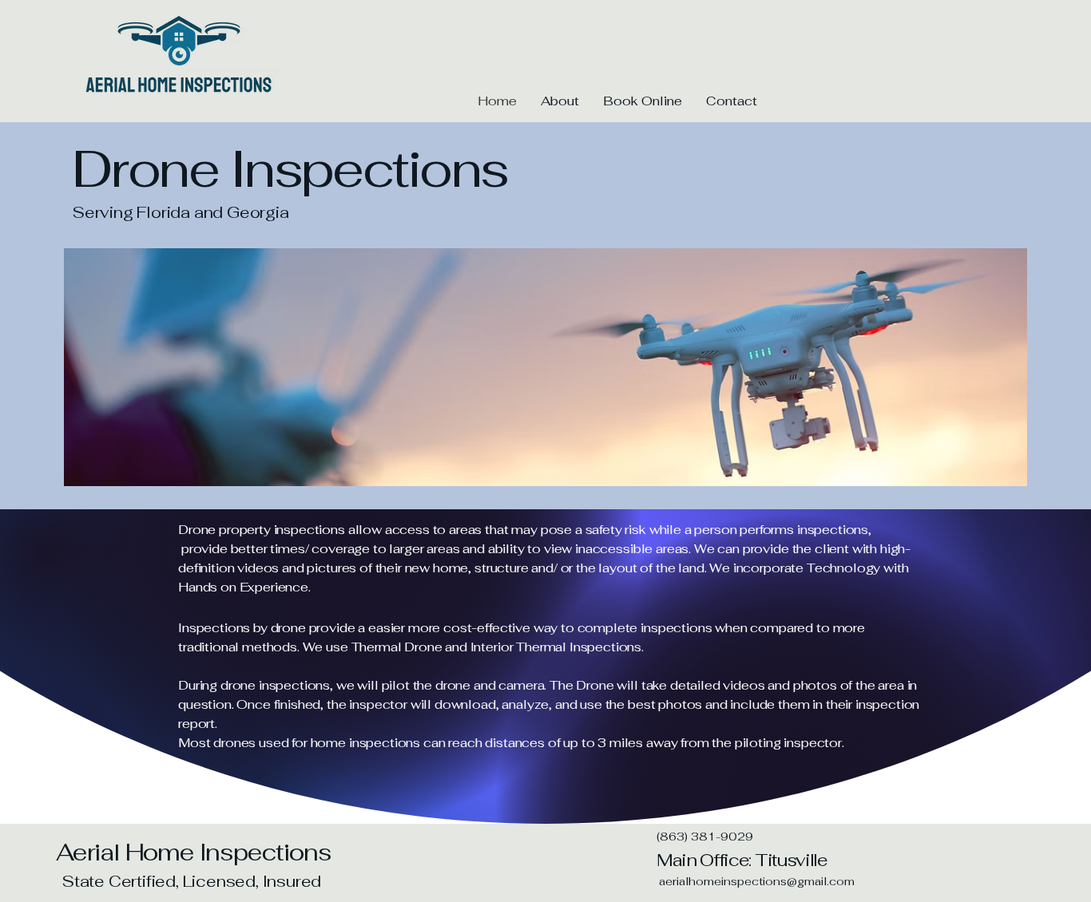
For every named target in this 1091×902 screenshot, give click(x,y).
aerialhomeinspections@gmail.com (757, 881)
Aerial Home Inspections (193, 852)
